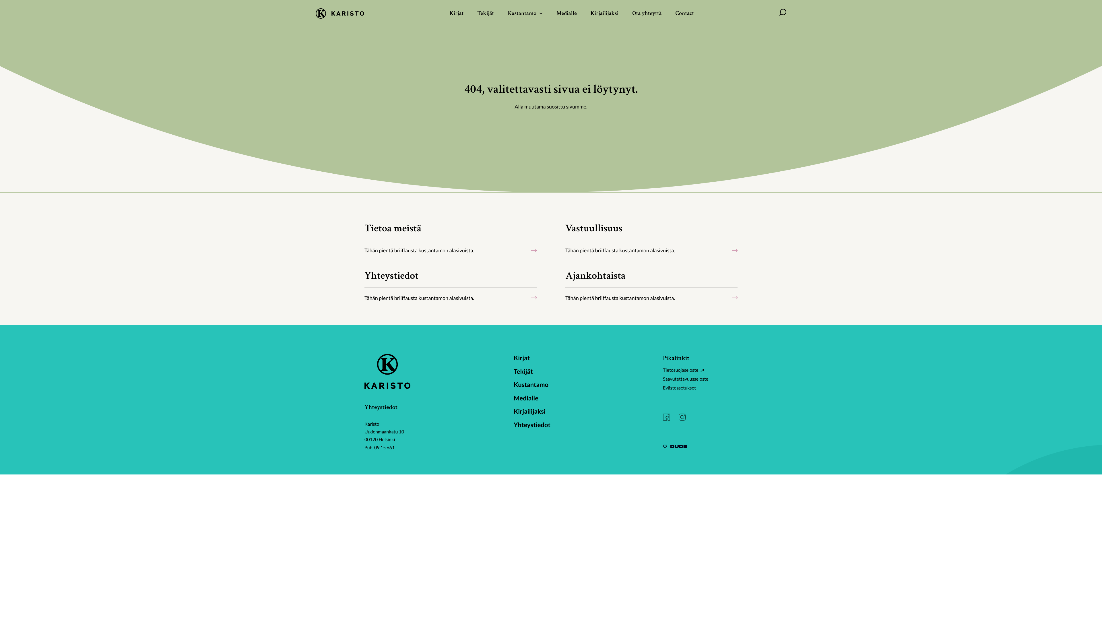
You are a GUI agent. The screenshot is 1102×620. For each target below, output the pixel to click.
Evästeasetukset (679, 388)
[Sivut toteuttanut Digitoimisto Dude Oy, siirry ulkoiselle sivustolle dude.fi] (675, 447)
